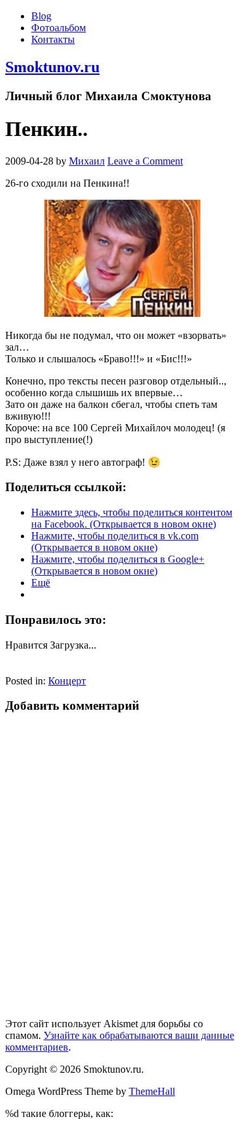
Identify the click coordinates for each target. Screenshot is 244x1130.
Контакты (53, 39)
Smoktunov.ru (52, 67)
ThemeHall (152, 1091)
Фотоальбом (58, 27)
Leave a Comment (145, 161)
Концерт (67, 680)
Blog (41, 15)
